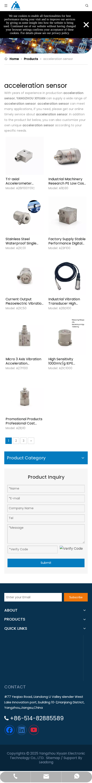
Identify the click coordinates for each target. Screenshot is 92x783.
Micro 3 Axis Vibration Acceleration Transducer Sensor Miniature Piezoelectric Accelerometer (23, 361)
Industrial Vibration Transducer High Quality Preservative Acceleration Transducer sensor (65, 301)
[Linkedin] (21, 730)
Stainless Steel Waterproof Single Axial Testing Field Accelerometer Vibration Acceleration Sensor (25, 241)
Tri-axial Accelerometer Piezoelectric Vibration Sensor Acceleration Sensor (25, 181)
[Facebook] (9, 730)
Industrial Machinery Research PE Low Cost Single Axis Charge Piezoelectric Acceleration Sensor (66, 181)
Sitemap (53, 757)
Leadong (46, 762)
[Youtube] (34, 730)
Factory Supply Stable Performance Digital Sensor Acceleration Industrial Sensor (67, 241)
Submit (46, 563)
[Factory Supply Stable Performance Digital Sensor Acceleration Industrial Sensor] (67, 215)
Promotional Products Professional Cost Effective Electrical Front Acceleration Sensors (24, 421)
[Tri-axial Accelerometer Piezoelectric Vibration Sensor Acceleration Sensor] (25, 155)
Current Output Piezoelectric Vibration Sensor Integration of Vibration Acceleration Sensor (25, 301)
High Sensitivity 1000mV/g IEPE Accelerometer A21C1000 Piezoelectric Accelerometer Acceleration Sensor (67, 361)
